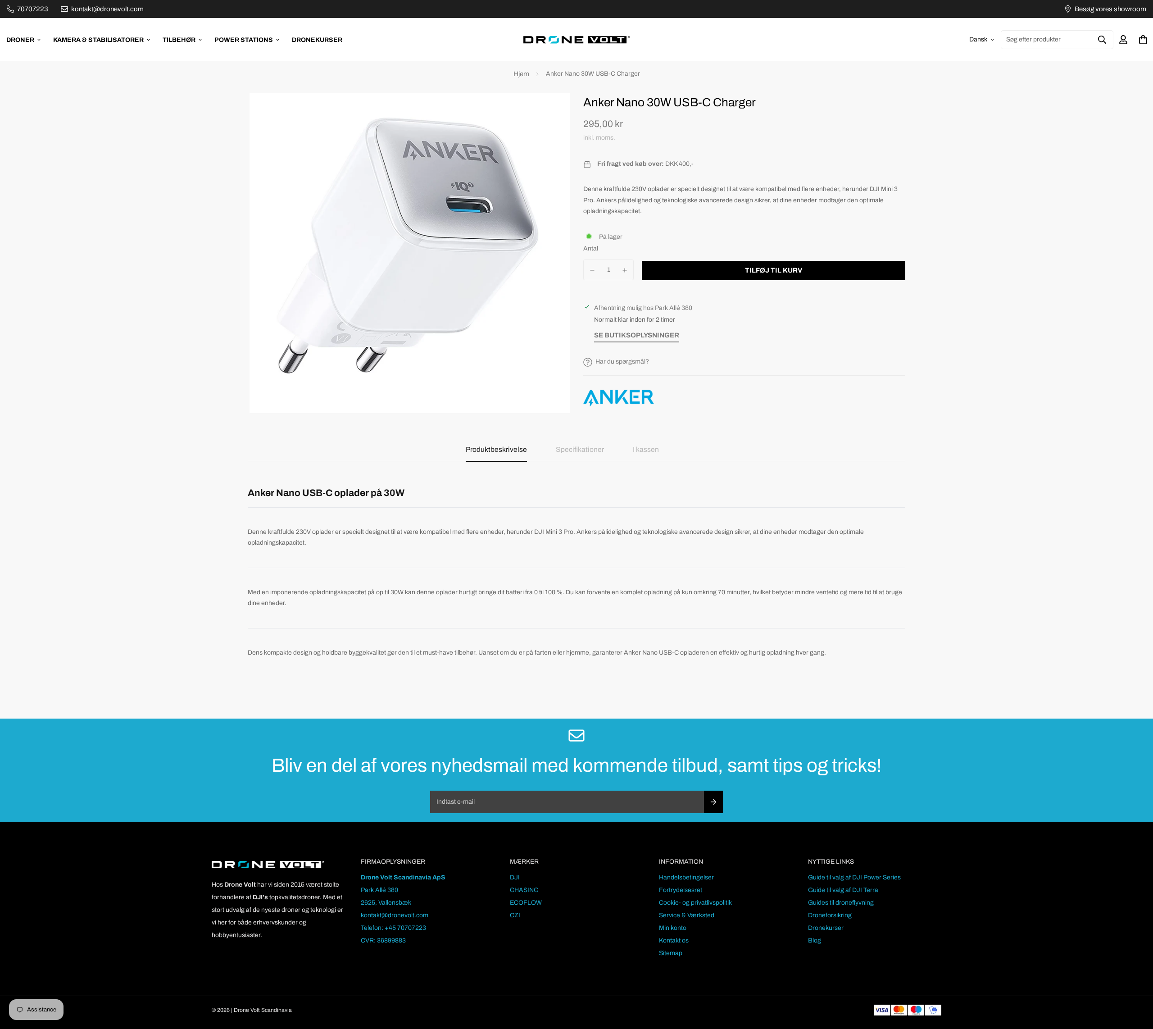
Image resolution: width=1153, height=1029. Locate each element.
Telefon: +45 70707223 (393, 927)
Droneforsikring (830, 915)
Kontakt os (674, 940)
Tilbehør (179, 39)
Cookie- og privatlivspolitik (695, 902)
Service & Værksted (686, 915)
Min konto (672, 927)
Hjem (521, 73)
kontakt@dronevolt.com (394, 915)
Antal (590, 248)
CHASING (524, 890)
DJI (515, 877)
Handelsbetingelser (686, 877)
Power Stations (243, 39)
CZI (515, 915)
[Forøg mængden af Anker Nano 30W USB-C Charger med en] (625, 270)
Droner (20, 39)
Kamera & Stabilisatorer (98, 39)
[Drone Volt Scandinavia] (576, 39)
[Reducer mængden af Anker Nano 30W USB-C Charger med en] (592, 270)
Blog (814, 940)
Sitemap (670, 953)
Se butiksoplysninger (636, 335)
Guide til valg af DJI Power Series (854, 877)
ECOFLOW (526, 902)
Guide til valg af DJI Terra (843, 890)
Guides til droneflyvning (841, 902)
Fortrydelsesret (680, 890)
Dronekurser (317, 39)
